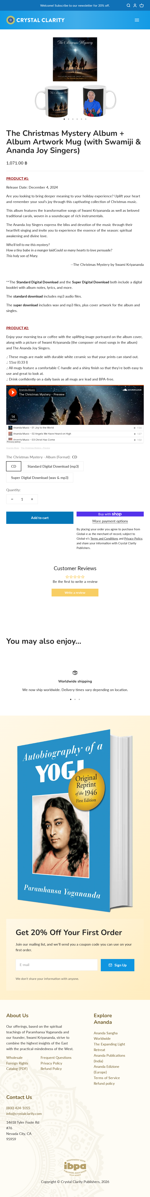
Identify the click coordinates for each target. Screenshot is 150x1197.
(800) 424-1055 (18, 1108)
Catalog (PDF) (17, 1068)
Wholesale (14, 1057)
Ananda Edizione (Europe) (106, 1069)
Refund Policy (51, 1068)
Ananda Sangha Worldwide (106, 1036)
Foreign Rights (17, 1063)
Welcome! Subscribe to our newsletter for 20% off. (75, 5)
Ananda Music (12, 448)
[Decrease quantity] (12, 499)
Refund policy (104, 1083)
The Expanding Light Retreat (109, 1047)
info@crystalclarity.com (24, 1113)
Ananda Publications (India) (109, 1058)
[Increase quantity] (32, 499)
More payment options (110, 521)
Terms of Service (107, 1078)
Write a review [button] (75, 592)
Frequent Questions (56, 1057)
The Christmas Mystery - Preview (35, 448)
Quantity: (13, 490)
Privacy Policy (51, 1063)
